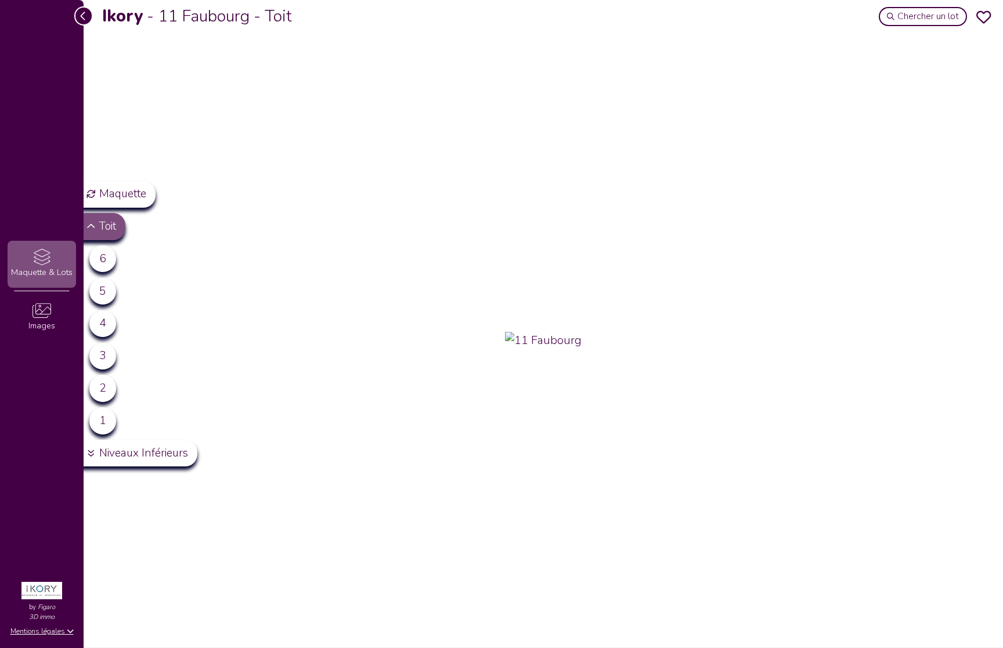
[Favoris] (983, 17)
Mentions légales (38, 631)
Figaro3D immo (42, 612)
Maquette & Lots (42, 272)
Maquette (122, 193)
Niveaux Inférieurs (143, 453)
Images (41, 325)
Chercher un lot (928, 16)
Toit (107, 226)
